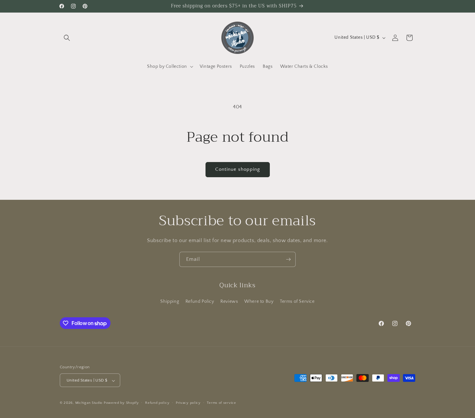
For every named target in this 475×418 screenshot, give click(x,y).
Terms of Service (297, 301)
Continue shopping (237, 169)
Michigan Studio (89, 403)
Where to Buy (258, 301)
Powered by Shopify (121, 403)
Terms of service (221, 403)
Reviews (229, 301)
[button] (67, 38)
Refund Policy (199, 301)
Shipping (169, 301)
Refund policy (157, 403)
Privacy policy (188, 403)
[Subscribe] (288, 259)
